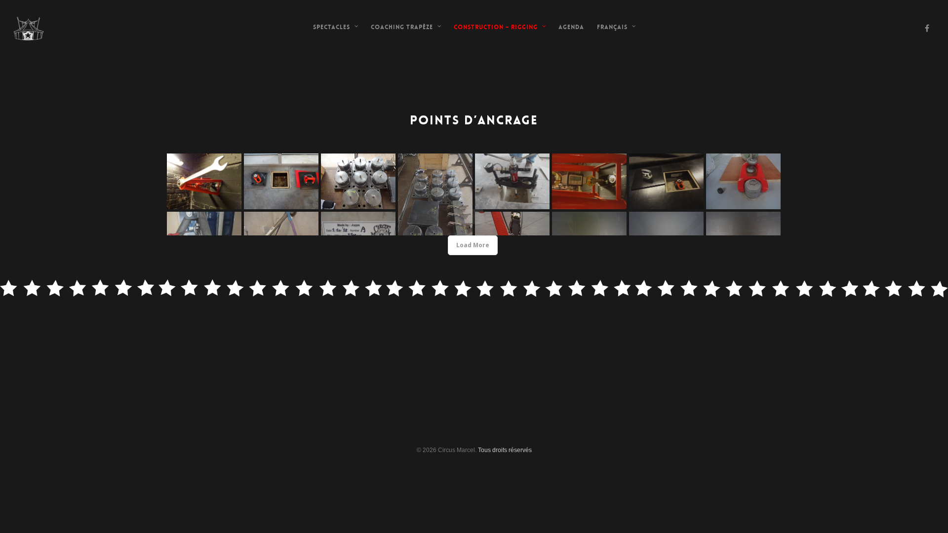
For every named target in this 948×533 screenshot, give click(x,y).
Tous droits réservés (505, 450)
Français (612, 27)
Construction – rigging (496, 27)
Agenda (571, 27)
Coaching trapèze (402, 27)
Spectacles (331, 27)
